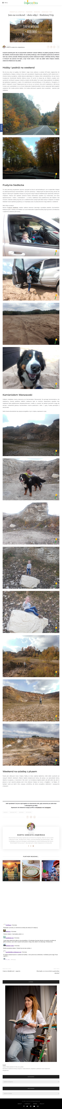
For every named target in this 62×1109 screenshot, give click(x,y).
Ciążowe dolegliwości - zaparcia (11, 971)
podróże (29, 11)
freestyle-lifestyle (17, 11)
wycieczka (28, 812)
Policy (42, 1103)
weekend (21, 812)
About (20, 1103)
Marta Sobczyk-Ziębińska (15, 47)
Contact (27, 1103)
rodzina (37, 11)
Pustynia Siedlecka (12, 207)
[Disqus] (31, 901)
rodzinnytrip (13, 812)
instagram (48, 807)
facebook (39, 807)
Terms (35, 1103)
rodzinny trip (47, 11)
